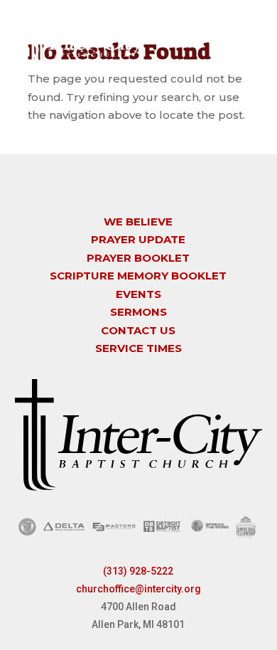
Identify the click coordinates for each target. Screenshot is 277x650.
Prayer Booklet (138, 258)
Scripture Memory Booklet (138, 275)
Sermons (138, 312)
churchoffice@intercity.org (138, 589)
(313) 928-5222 (138, 571)
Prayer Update (138, 239)
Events (138, 294)
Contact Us (138, 330)
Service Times (138, 348)
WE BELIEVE (138, 221)
